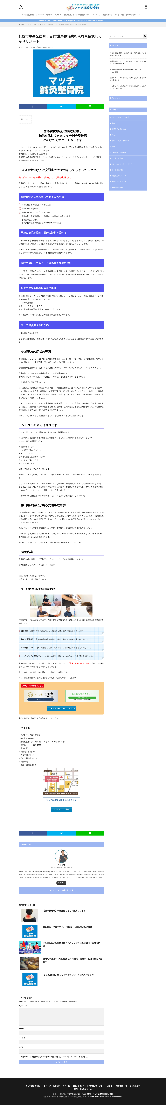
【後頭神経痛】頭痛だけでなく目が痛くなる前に (65, 911)
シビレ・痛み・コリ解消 (35, 24)
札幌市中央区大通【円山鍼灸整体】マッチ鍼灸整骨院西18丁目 (90, 1094)
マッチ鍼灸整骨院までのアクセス (61, 800)
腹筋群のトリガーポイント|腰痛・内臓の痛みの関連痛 (67, 927)
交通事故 (44, 47)
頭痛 (113, 146)
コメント (23, 1006)
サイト (21, 1047)
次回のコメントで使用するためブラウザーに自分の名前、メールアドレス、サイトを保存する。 (55, 1057)
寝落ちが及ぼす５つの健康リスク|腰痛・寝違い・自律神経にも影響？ (72, 960)
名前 (21, 1028)
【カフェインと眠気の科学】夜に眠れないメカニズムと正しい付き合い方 (128, 87)
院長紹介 (49, 15)
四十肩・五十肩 (117, 158)
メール (22, 1038)
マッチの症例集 (117, 170)
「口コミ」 (96, 15)
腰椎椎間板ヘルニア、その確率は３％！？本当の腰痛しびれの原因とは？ (128, 63)
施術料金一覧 (107, 15)
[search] (145, 36)
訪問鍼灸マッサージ (119, 176)
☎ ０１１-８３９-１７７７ (61, 708)
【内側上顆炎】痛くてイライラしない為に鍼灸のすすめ (68, 975)
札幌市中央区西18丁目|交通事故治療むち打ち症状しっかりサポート (67, 24)
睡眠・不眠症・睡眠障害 (120, 141)
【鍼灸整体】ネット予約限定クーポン (76, 15)
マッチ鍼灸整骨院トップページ (33, 15)
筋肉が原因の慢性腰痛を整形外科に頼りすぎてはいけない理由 (128, 71)
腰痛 (113, 123)
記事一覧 (61, 882)
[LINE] (90, 106)
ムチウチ (50, 47)
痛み (39, 47)
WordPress (118, 1097)
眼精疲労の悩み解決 (119, 129)
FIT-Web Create (98, 1097)
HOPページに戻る (61, 809)
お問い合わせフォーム (134, 15)
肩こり (114, 135)
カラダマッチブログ (119, 182)
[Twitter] (61, 106)
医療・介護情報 (117, 187)
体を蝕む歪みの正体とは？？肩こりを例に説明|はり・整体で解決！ (71, 944)
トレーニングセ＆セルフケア (122, 164)
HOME (23, 24)
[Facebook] (33, 106)
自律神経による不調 (119, 152)
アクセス (58, 15)
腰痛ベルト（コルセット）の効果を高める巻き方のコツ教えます (128, 79)
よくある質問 (119, 15)
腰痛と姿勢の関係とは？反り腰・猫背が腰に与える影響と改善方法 (128, 54)
